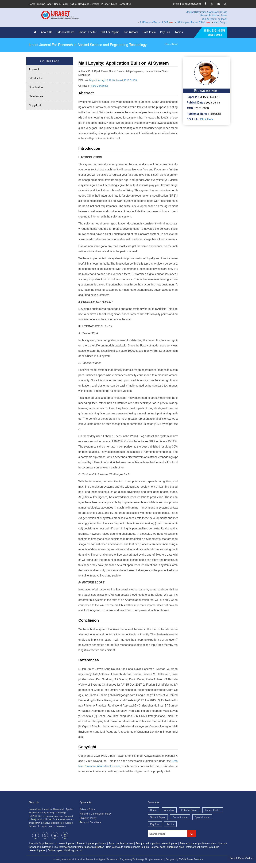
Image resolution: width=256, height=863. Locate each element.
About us (169, 810)
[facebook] (205, 4)
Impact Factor (87, 32)
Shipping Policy (88, 818)
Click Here (206, 119)
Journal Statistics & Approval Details (206, 12)
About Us (46, 32)
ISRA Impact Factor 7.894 (180, 22)
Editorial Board (65, 32)
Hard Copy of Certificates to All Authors (225, 22)
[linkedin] (218, 4)
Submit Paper (44, 4)
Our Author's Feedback (214, 19)
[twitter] (212, 4)
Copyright (35, 105)
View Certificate (99, 85)
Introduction (36, 78)
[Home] (36, 32)
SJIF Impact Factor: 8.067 (143, 22)
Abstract (34, 69)
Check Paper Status (65, 4)
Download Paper (207, 91)
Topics (178, 32)
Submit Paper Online (241, 858)
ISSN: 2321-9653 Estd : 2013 (214, 32)
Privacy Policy (87, 809)
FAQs (114, 4)
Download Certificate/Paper (94, 4)
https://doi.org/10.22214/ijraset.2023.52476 (113, 80)
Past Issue (149, 32)
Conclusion (36, 87)
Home (32, 4)
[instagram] (225, 4)
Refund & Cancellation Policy (95, 813)
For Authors (131, 32)
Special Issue (202, 817)
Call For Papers (110, 32)
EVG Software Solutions (191, 859)
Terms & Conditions (90, 822)
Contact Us (125, 4)
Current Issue (180, 817)
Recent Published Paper (213, 15)
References (36, 96)
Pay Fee (165, 32)
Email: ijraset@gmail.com (187, 3)
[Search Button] (191, 833)
